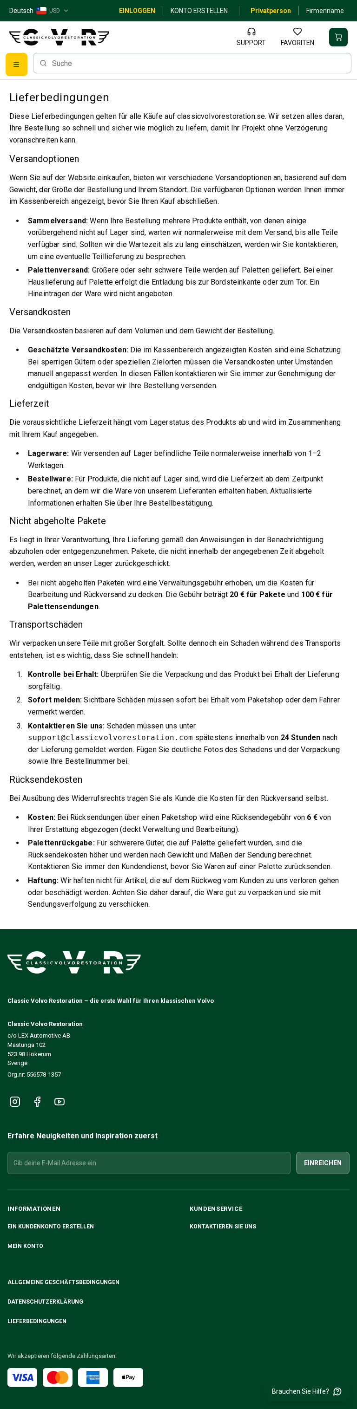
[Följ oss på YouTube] (59, 1101)
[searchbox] (192, 63)
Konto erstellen (199, 10)
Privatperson (271, 10)
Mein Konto (25, 1246)
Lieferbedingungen (36, 1321)
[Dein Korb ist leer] (338, 37)
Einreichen (323, 1163)
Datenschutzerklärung (45, 1302)
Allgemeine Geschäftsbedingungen (63, 1282)
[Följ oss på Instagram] (14, 1101)
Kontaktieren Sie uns (223, 1226)
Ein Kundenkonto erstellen (50, 1226)
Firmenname (325, 10)
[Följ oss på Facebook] (37, 1101)
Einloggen (137, 10)
